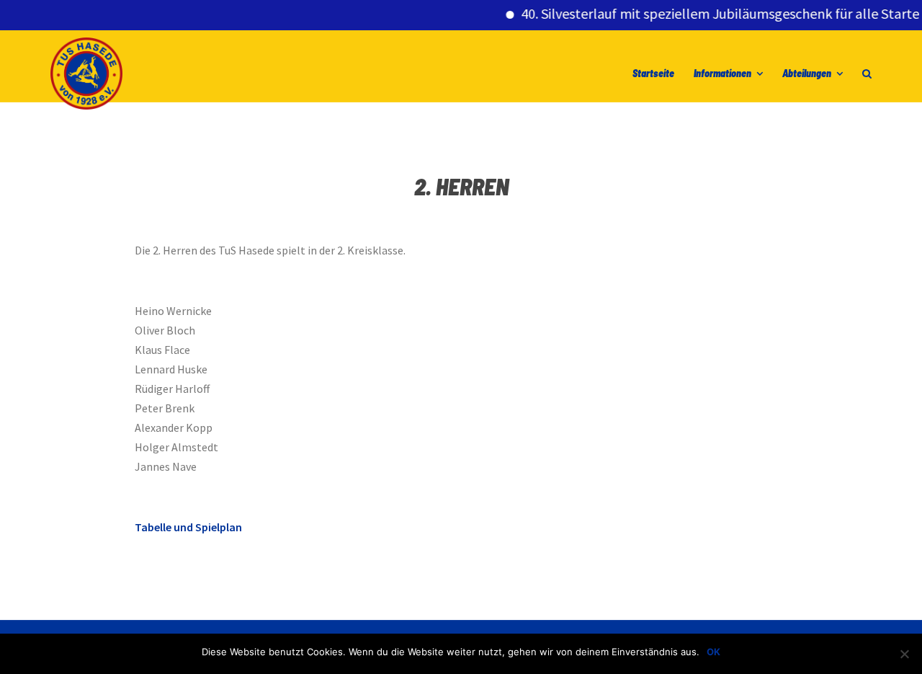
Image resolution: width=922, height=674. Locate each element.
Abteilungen (806, 73)
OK (713, 651)
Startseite (653, 73)
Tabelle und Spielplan (188, 527)
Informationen (722, 73)
